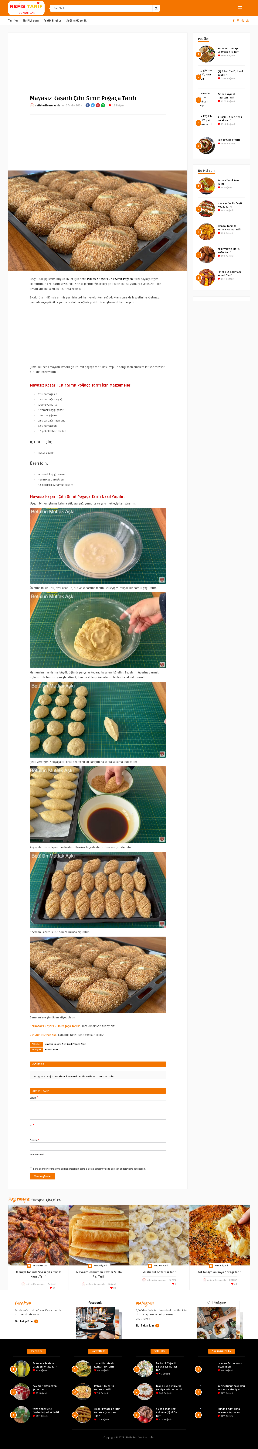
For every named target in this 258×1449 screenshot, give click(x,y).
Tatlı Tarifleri (161, 1266)
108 (160, 1393)
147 (222, 279)
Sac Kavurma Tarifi (229, 140)
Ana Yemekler (40, 1266)
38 (98, 1393)
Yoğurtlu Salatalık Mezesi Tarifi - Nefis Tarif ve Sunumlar (80, 1076)
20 (114, 1288)
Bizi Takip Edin (24, 1321)
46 (160, 1373)
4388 (223, 78)
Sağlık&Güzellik (76, 20)
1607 (223, 55)
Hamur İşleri (51, 1049)
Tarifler (13, 20)
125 (222, 233)
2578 (223, 143)
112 (37, 1416)
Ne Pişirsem (31, 20)
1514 (223, 124)
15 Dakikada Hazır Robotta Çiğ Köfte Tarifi (166, 1412)
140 (222, 210)
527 (222, 1393)
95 (221, 187)
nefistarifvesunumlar (48, 105)
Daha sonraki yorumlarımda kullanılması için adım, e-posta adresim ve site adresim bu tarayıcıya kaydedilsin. (89, 1169)
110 (160, 1419)
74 (98, 1419)
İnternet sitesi (37, 1154)
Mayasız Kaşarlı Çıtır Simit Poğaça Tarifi (65, 1044)
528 (222, 1370)
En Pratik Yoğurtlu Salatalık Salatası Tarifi (166, 1367)
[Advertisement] (97, 60)
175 (222, 256)
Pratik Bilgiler (52, 20)
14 (54, 1288)
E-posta (34, 1140)
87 (37, 1393)
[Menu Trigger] (240, 8)
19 (113, 105)
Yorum (34, 1097)
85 (36, 1370)
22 (235, 1283)
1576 (223, 101)
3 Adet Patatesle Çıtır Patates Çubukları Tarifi (107, 1412)
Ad (32, 1125)
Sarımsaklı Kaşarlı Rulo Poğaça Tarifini (55, 1026)
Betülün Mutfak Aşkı (43, 1035)
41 (98, 1370)
